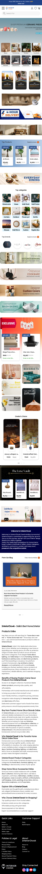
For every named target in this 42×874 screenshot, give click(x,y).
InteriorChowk (8, 626)
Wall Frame (35, 204)
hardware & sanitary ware (11, 659)
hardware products (15, 725)
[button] (20, 615)
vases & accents (16, 778)
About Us (5, 824)
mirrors (35, 780)
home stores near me (14, 637)
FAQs (23, 822)
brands (31, 665)
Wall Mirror (16, 230)
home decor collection (28, 723)
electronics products (31, 659)
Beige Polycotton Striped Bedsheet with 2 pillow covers (10, 352)
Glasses (6, 230)
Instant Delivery (7, 834)
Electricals (26, 65)
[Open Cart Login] (39, 8)
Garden (26, 53)
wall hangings (6, 780)
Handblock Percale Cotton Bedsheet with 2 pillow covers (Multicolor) (21, 493)
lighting (4, 657)
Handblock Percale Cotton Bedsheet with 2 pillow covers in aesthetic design (34, 493)
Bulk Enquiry (26, 824)
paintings (20, 780)
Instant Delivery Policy (9, 858)
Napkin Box (35, 230)
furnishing (28, 657)
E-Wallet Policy (6, 851)
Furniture (36, 53)
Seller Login (5, 831)
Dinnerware (7, 204)
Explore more (32, 142)
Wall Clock (25, 204)
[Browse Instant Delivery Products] (21, 114)
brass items (28, 780)
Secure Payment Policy (9, 856)
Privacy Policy (6, 844)
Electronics (16, 65)
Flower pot (26, 217)
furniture (36, 657)
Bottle (35, 217)
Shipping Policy (6, 854)
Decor (5, 53)
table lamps (15, 657)
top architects (23, 663)
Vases (16, 204)
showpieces (6, 778)
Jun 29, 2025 (7, 590)
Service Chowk (6, 829)
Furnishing (16, 53)
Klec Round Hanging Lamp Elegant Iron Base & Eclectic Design (7, 493)
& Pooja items (25, 782)
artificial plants (34, 778)
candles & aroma (33, 776)
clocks (14, 780)
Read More (8, 605)
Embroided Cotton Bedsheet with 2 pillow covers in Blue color (34, 159)
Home (4, 822)
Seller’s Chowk (6, 827)
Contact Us (26, 851)
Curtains (6, 217)
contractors (16, 665)
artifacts (25, 778)
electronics (8, 701)
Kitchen (5, 65)
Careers (24, 849)
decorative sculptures (9, 782)
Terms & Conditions (8, 842)
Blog (23, 847)
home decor (27, 698)
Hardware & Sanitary (36, 65)
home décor (32, 655)
